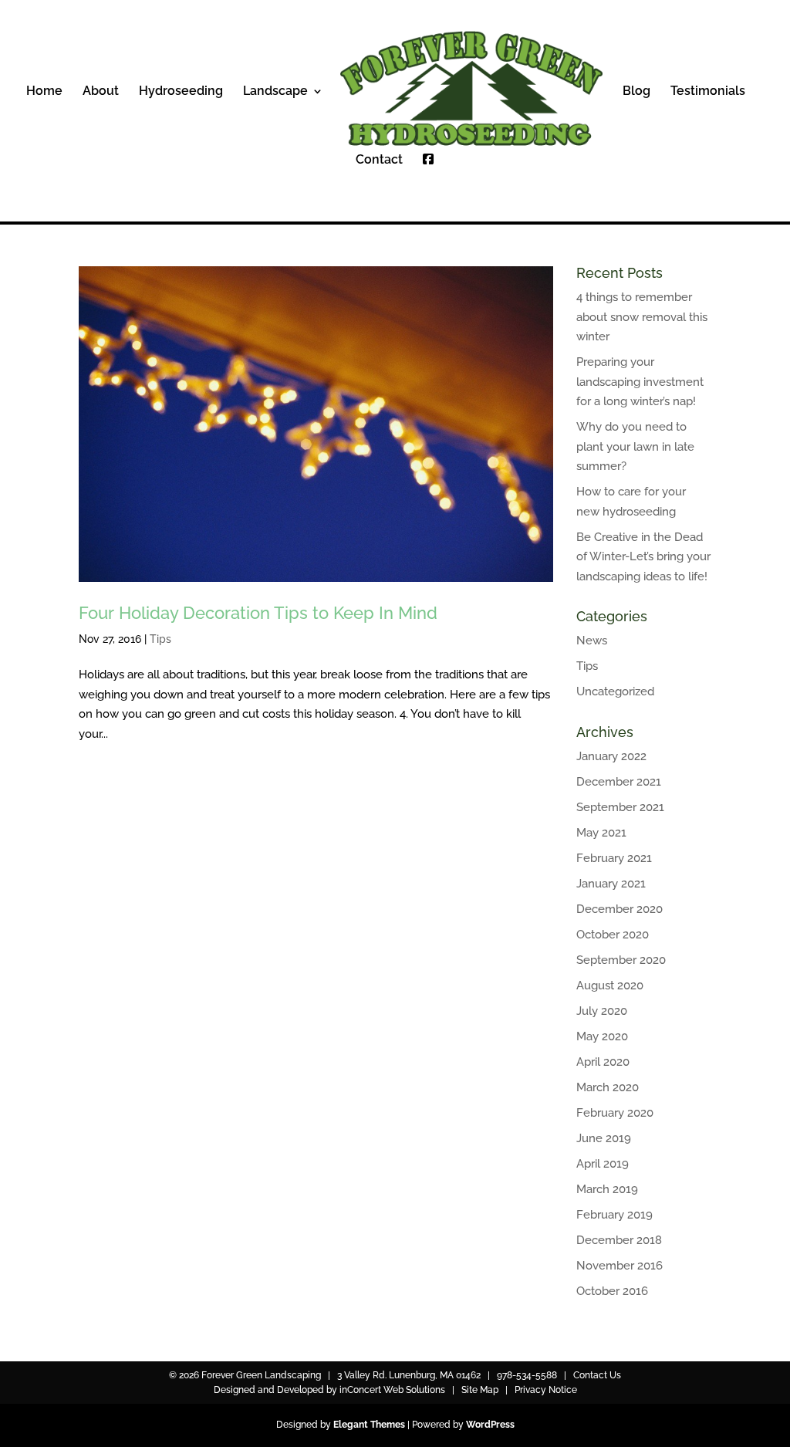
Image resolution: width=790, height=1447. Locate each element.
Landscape (275, 92)
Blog (636, 92)
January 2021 (611, 884)
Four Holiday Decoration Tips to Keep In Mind (258, 613)
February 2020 (614, 1113)
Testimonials (707, 92)
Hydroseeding (181, 92)
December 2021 (618, 782)
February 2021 (614, 858)
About (101, 92)
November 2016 (619, 1266)
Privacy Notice (546, 1389)
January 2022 (611, 756)
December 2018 (619, 1240)
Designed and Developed (269, 1389)
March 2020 (607, 1087)
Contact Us (597, 1375)
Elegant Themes (369, 1424)
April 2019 (602, 1164)
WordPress (490, 1424)
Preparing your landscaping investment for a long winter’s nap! (640, 381)
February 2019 (614, 1215)
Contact (379, 160)
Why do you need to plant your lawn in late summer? (635, 446)
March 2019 (607, 1189)
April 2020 (603, 1062)
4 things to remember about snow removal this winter (641, 316)
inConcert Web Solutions (392, 1389)
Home (44, 92)
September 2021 (620, 807)
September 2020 (621, 960)
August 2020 (609, 985)
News (591, 640)
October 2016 (612, 1291)
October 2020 (612, 935)
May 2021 (601, 833)
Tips (160, 639)
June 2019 (603, 1138)
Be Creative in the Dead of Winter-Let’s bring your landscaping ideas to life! (643, 556)
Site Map (479, 1389)
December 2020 (619, 909)
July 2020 (601, 1011)
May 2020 (602, 1036)
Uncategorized (615, 691)
